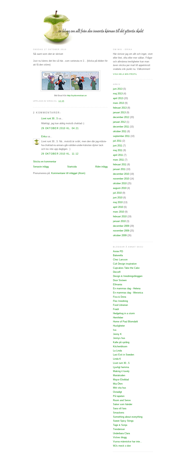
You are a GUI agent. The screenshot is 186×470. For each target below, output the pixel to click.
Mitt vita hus (119, 387)
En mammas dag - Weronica (128, 292)
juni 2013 (117, 88)
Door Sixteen (120, 280)
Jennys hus (119, 338)
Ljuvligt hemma (121, 367)
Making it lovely (121, 371)
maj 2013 (118, 93)
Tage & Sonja (120, 425)
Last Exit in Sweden (123, 354)
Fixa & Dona (119, 296)
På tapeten (118, 396)
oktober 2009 (120, 235)
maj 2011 (117, 150)
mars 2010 (118, 211)
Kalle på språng (121, 342)
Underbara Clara (121, 433)
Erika (44, 136)
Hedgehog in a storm (124, 313)
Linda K (117, 358)
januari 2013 (119, 112)
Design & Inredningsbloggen (127, 276)
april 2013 (118, 98)
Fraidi (116, 309)
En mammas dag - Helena (126, 288)
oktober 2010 (120, 183)
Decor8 (116, 272)
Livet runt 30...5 (49, 118)
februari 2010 (120, 216)
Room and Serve (122, 400)
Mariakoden (119, 375)
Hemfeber (118, 317)
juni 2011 (117, 145)
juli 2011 (117, 140)
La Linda (117, 350)
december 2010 (121, 174)
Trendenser (119, 429)
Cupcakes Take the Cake (126, 268)
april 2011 (118, 155)
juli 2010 (117, 192)
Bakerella (118, 255)
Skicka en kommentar (44, 161)
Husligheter (119, 325)
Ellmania (117, 284)
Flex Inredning (120, 301)
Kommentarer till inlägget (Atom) (68, 173)
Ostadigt (117, 392)
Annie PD (118, 251)
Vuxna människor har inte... (127, 441)
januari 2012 (119, 122)
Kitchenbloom (120, 346)
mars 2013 (118, 103)
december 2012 (121, 117)
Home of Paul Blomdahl (125, 321)
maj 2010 (118, 202)
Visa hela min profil (125, 74)
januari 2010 (119, 221)
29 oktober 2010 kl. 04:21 (60, 128)
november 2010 (121, 178)
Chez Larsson (120, 259)
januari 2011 (119, 169)
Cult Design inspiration (125, 263)
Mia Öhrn (118, 383)
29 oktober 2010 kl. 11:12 (60, 153)
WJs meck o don (122, 445)
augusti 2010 (119, 188)
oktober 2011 (119, 131)
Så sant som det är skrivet (48, 53)
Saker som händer (122, 404)
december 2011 (121, 126)
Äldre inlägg (101, 166)
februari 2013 (120, 107)
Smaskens (118, 412)
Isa (114, 330)
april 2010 (118, 207)
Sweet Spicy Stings (123, 420)
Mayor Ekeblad (121, 379)
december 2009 (121, 226)
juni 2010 (117, 197)
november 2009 (121, 230)
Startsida (72, 166)
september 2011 (121, 136)
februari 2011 (119, 164)
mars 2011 (118, 159)
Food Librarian (120, 305)
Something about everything (127, 416)
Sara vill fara (119, 408)
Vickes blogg (120, 437)
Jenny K (117, 334)
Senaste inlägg (41, 166)
